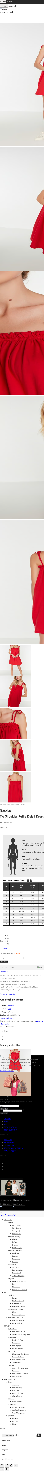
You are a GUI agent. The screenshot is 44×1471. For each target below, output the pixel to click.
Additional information (7, 994)
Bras (13, 1284)
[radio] (8, 935)
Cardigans (15, 1253)
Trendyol (11, 1005)
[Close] (1, 1212)
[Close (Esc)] (16, 1465)
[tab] (22, 971)
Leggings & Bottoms (19, 1281)
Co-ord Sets (16, 1231)
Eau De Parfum (17, 1340)
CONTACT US (9, 1145)
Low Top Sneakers (18, 1320)
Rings (14, 1424)
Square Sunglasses (18, 1407)
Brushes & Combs (18, 1357)
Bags (9, 1382)
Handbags (15, 1390)
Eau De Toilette (17, 1348)
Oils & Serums (17, 1376)
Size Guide (3, 827)
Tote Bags (15, 1385)
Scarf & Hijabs (17, 1248)
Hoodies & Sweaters (15, 1250)
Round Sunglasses (18, 1413)
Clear (5, 948)
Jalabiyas (15, 1245)
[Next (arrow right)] (7, 1469)
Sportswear (12, 1264)
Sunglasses (12, 1404)
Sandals (11, 1295)
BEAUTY (7, 1326)
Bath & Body (12, 1329)
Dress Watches (17, 1401)
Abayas (14, 1239)
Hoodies (15, 1262)
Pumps (14, 1298)
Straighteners (16, 1362)
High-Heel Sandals (18, 1306)
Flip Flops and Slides (15, 1309)
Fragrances (12, 1337)
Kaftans (14, 1242)
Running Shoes (17, 1323)
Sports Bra (15, 1267)
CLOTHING (8, 1220)
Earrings (15, 1421)
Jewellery (11, 1415)
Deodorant (16, 1343)
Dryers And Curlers (18, 1359)
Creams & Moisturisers (20, 1368)
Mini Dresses (21, 804)
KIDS (11, 1)
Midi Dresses (16, 1225)
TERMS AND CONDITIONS (13, 1148)
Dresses (13, 804)
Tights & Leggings (18, 1276)
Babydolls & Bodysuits (19, 1290)
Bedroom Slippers (18, 1315)
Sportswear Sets (17, 1270)
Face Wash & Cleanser (20, 1373)
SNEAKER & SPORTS (15, 1317)
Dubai (18, 953)
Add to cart (4, 961)
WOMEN (3, 1)
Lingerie (11, 1278)
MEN (8, 1)
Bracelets (15, 1418)
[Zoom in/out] (2, 1465)
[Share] (11, 1465)
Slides (14, 1312)
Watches (11, 1399)
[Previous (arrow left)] (2, 1469)
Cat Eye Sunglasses (18, 1410)
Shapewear (16, 1287)
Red (9, 1009)
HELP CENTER (9, 1142)
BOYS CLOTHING (10, 1127)
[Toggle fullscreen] (7, 1465)
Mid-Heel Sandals (18, 1301)
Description (4, 971)
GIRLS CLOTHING (10, 1130)
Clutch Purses (16, 1396)
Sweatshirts (16, 1259)
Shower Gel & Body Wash (21, 1334)
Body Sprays (16, 1345)
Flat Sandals (16, 1303)
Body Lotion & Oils (18, 1331)
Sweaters (15, 1256)
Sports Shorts (16, 1273)
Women (2, 804)
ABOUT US (8, 1140)
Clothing (8, 804)
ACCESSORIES (9, 1379)
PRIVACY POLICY (10, 1151)
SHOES (6, 1292)
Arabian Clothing (14, 1236)
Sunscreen (15, 1371)
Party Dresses (16, 1234)
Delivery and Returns (7, 1018)
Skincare (11, 1365)
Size (1, 941)
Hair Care (11, 1351)
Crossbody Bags (17, 1393)
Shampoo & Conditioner (20, 1354)
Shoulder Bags (17, 1387)
